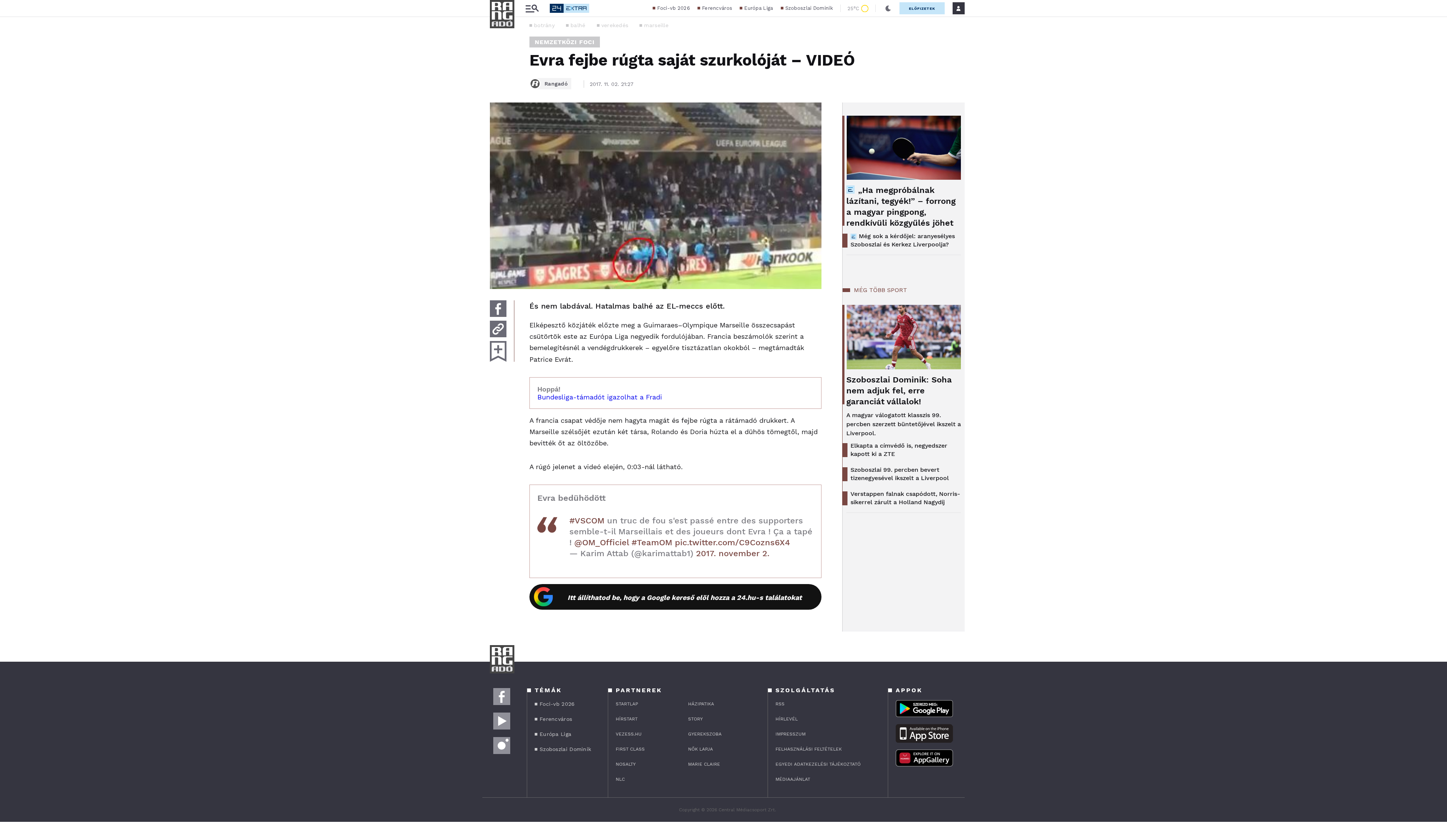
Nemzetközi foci (565, 42)
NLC (620, 779)
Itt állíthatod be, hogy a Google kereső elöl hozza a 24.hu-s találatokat (684, 597)
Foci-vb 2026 (673, 8)
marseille (656, 25)
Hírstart (627, 719)
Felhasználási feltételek (809, 749)
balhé (578, 25)
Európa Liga (758, 8)
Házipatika (701, 704)
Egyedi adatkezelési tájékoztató (818, 764)
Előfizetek (922, 8)
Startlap (627, 704)
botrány (544, 25)
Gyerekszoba (705, 734)
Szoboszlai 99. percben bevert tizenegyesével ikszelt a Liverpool (899, 474)
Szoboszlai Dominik (809, 8)
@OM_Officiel (601, 542)
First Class (630, 749)
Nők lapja (700, 749)
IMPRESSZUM (791, 734)
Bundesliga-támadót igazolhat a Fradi (599, 397)
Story (695, 719)
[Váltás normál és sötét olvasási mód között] (888, 8)
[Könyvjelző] (498, 351)
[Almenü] (532, 8)
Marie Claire (704, 764)
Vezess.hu (629, 734)
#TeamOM (652, 542)
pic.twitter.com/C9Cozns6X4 (732, 542)
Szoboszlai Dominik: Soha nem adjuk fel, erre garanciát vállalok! (899, 390)
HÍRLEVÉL (787, 719)
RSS (780, 704)
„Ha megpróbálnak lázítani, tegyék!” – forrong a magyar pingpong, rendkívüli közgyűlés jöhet (901, 206)
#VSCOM (586, 520)
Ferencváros (717, 8)
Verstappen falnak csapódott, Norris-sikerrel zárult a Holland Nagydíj (905, 498)
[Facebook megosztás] (498, 308)
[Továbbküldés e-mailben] (498, 329)
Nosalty (626, 764)
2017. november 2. (732, 553)
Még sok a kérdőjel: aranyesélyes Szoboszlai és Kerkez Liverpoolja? (902, 240)
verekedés (615, 25)
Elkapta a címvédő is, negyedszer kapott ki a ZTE (898, 449)
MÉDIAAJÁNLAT (793, 779)
